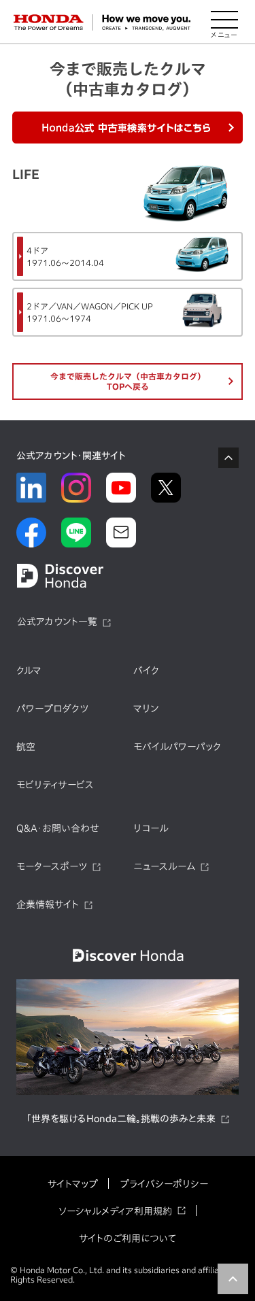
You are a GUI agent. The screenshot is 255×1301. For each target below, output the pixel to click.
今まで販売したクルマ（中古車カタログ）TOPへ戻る (127, 381)
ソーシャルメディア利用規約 (115, 1211)
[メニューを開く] (224, 22)
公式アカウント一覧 (57, 621)
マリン (145, 708)
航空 (25, 746)
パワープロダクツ (52, 708)
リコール (151, 828)
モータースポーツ (51, 866)
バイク (146, 670)
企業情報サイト (47, 904)
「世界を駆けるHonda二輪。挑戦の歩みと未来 (121, 1118)
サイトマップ (73, 1184)
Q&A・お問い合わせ (57, 828)
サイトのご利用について (127, 1238)
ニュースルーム (164, 866)
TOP (233, 1279)
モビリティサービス (55, 785)
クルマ (28, 670)
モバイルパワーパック (177, 746)
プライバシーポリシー (164, 1184)
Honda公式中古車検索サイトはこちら (127, 127)
